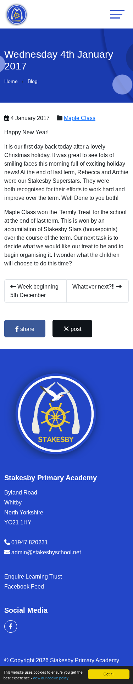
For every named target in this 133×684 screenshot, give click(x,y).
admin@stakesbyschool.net (46, 552)
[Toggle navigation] (117, 14)
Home (11, 81)
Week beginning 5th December (34, 291)
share (26, 329)
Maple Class (79, 118)
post (75, 329)
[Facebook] (10, 626)
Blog (33, 81)
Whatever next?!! (94, 287)
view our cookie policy (50, 677)
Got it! (108, 674)
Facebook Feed (24, 587)
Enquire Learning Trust (33, 577)
